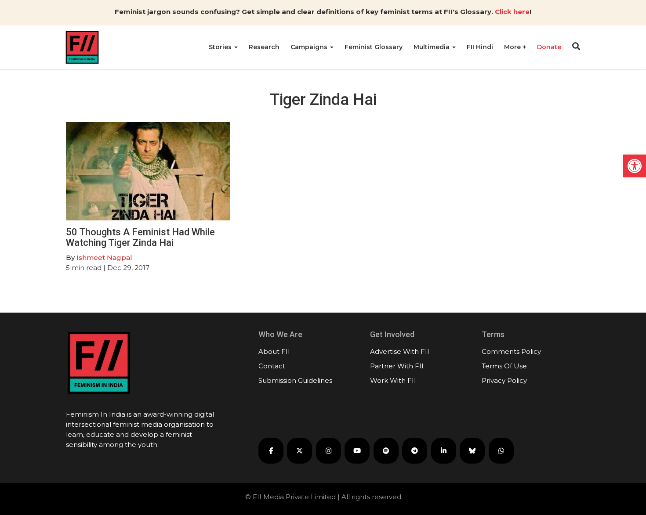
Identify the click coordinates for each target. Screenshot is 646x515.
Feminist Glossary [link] (374, 47)
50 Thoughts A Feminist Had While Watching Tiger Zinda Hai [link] (140, 237)
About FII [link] (274, 351)
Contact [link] (271, 366)
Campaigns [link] (309, 47)
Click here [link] (512, 11)
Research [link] (264, 47)
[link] (634, 166)
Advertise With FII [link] (399, 351)
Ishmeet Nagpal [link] (104, 257)
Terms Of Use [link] (504, 366)
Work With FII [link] (393, 380)
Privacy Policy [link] (504, 380)
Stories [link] (221, 47)
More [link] (513, 47)
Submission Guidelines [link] (295, 380)
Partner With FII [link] (397, 366)
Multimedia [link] (432, 47)
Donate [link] (549, 47)
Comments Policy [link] (511, 351)
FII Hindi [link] (480, 47)
